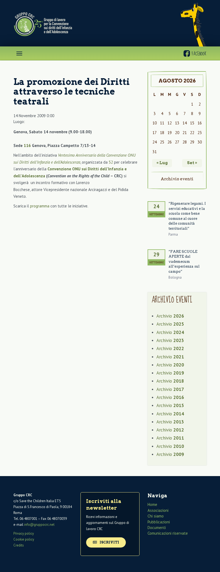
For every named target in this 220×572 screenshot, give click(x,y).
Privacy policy (23, 533)
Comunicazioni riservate (168, 533)
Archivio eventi (177, 179)
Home (152, 504)
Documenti (157, 527)
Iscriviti (109, 542)
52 (111, 162)
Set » (192, 162)
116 (27, 145)
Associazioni (158, 510)
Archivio (170, 316)
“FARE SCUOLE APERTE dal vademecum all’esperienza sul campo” (184, 262)
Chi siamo (156, 516)
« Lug (162, 162)
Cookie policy (23, 539)
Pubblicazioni (159, 521)
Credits (18, 545)
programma (39, 205)
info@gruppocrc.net (39, 524)
